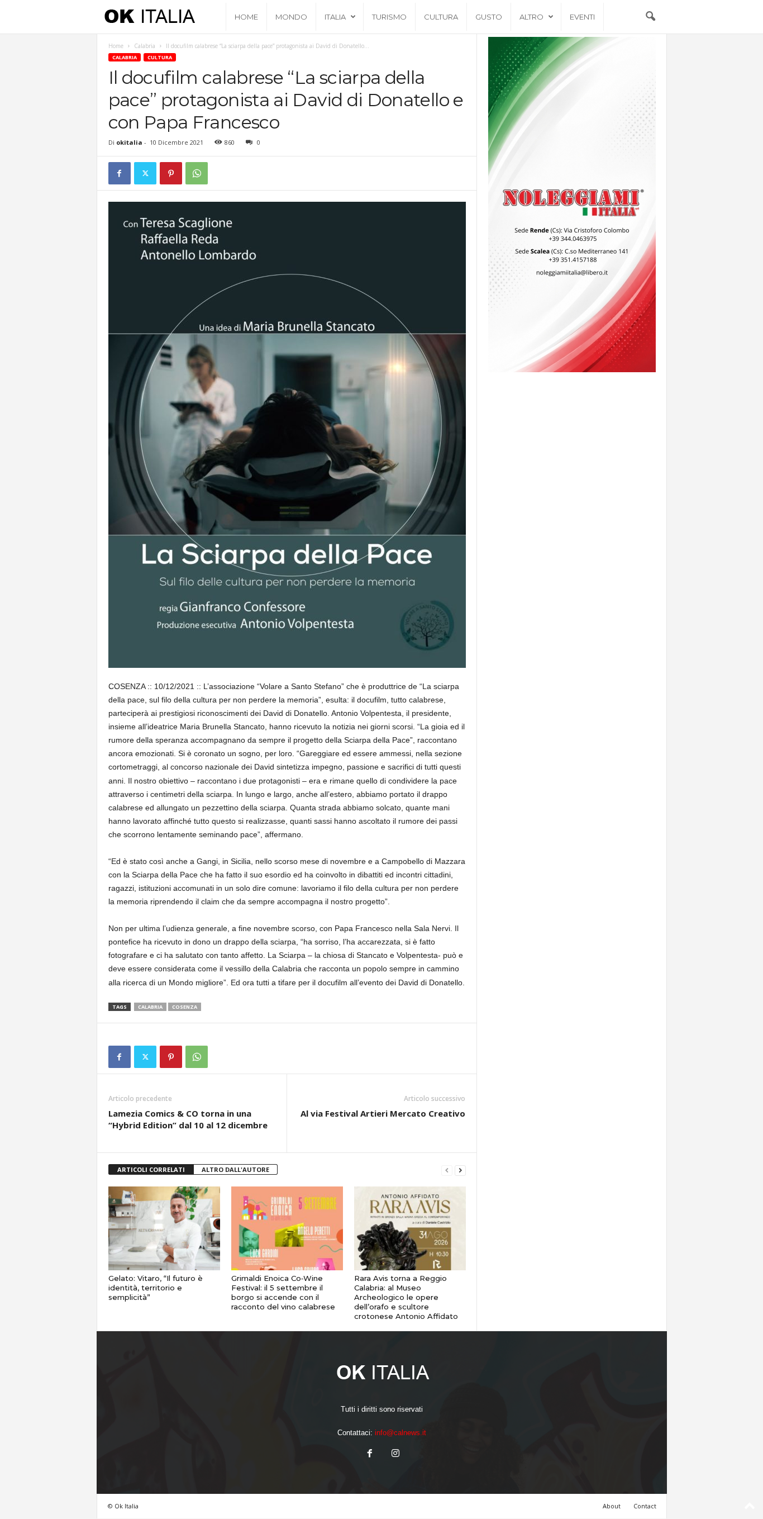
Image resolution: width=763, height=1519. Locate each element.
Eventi (582, 16)
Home (246, 16)
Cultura (441, 16)
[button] (650, 16)
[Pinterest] (171, 173)
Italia (335, 16)
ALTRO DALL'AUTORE (235, 1169)
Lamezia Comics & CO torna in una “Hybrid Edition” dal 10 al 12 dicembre (188, 1119)
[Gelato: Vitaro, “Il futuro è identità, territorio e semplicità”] (164, 1228)
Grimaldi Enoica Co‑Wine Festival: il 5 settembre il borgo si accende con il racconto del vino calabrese (283, 1292)
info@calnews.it (400, 1432)
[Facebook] (119, 173)
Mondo (291, 16)
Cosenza (184, 1006)
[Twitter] (145, 173)
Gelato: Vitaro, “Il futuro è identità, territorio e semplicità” (155, 1288)
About (612, 1506)
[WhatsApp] (196, 173)
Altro (531, 16)
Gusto (488, 16)
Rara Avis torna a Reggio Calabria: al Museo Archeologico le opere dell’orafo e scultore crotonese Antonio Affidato (406, 1297)
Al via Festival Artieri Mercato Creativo (383, 1113)
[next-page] (460, 1170)
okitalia (129, 142)
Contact (644, 1506)
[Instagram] (394, 1454)
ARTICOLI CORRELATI (151, 1169)
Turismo (389, 16)
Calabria (144, 46)
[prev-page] (446, 1170)
